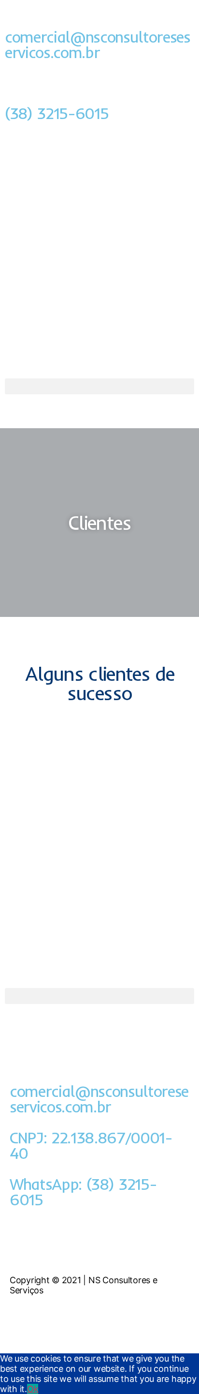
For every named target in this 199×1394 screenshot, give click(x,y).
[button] (99, 386)
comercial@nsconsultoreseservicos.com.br (97, 44)
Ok (32, 1389)
